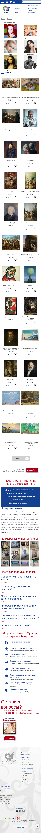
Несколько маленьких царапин (30, 97)
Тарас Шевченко (10, 160)
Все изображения (5, 799)
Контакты (17, 8)
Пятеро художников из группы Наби (11, 129)
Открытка (30, 285)
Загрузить (9, 738)
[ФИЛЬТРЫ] (2, 73)
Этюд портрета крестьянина (10, 285)
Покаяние (30, 411)
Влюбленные (30, 160)
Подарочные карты (5, 803)
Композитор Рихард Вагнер (10, 223)
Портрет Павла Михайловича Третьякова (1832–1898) (11, 349)
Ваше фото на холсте (6, 795)
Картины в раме (4, 797)
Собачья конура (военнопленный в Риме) (30, 255)
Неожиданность (30, 223)
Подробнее (32, 470)
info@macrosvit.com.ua (29, 713)
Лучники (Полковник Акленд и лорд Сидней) (30, 317)
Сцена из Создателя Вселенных (30, 191)
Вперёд (18, 458)
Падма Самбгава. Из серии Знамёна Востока (30, 443)
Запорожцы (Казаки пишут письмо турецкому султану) (10, 98)
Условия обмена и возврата (29, 782)
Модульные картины (5, 788)
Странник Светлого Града (30, 348)
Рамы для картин (4, 801)
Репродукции (3, 791)
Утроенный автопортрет (10, 317)
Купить (8, 103)
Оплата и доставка (33, 5)
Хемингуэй (30, 129)
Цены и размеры (32, 8)
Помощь (17, 5)
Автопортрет (10, 379)
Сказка (11, 191)
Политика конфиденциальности (20, 821)
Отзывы (30, 10)
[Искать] (40, 1)
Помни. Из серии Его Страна (11, 411)
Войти (16, 12)
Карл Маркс (30, 379)
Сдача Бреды (10, 254)
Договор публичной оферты (28, 820)
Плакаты (2, 793)
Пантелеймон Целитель (10, 442)
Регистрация (31, 12)
